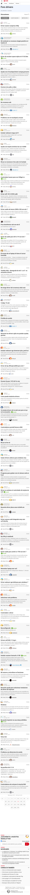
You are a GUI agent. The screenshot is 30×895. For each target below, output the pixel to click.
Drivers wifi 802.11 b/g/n (8, 640)
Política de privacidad (9, 888)
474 (18, 807)
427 (12, 807)
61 (11, 804)
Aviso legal (22, 888)
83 (15, 804)
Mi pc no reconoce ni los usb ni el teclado (13, 162)
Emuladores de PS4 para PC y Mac (10, 874)
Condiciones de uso (20, 887)
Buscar (26, 14)
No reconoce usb (6, 102)
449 (15, 807)
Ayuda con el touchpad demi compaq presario (15, 72)
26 (18, 798)
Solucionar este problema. (9, 597)
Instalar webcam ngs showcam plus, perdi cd (14, 350)
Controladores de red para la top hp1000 (13, 784)
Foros (5, 3)
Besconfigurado (6, 628)
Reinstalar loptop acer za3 (9, 568)
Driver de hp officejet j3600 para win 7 (12, 366)
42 (5, 804)
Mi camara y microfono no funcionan (12, 672)
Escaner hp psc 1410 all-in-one (10, 381)
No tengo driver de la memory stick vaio (13, 287)
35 (5, 801)
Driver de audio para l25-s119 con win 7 (13, 237)
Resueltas (26, 18)
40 (21, 801)
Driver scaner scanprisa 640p (10, 26)
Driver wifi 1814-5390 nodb (9, 194)
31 (21, 798)
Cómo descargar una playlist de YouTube (11, 880)
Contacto (17, 888)
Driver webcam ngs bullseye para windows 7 (14, 582)
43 (8, 804)
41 (24, 801)
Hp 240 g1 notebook (7, 536)
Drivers (17, 3)
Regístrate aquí (8, 887)
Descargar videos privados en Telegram (11, 882)
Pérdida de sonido (6, 318)
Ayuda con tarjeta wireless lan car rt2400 (13, 146)
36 (8, 801)
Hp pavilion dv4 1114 (7, 767)
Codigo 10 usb (5, 303)
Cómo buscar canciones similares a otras (12, 872)
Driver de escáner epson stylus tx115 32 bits (14, 56)
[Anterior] (2, 798)
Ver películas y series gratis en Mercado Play (12, 876)
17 (15, 798)
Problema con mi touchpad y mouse (12, 117)
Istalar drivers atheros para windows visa (13, 458)
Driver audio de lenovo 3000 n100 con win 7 (14, 209)
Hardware (11, 3)
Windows (3, 705)
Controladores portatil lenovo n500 (11, 427)
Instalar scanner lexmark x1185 (10, 655)
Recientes (6, 18)
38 (15, 801)
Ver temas (9, 10)
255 (21, 804)
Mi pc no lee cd (5, 442)
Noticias (4, 841)
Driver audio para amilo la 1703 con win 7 (13, 551)
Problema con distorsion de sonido (11, 752)
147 (18, 804)
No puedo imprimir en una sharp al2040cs (14, 720)
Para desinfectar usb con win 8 (10, 224)
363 (24, 804)
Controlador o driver (7, 613)
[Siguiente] (28, 798)
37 (11, 801)
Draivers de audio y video (8, 87)
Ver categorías (4, 10)
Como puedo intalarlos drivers (10, 396)
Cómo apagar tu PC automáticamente (11, 878)
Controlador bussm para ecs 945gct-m (13, 177)
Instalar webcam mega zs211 (10, 133)
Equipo (14, 887)
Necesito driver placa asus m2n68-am (12, 507)
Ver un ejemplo (25, 841)
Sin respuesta (15, 18)
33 (24, 798)
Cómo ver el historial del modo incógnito (11, 870)
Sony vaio (4, 737)
